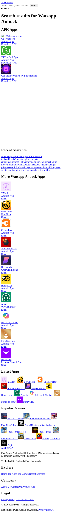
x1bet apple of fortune (27, 156)
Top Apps (12, 474)
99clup (43, 162)
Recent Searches (37, 474)
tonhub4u (42, 167)
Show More (45, 170)
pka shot (41, 164)
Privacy (42, 509)
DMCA (50, 509)
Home (4, 474)
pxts (21, 159)
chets (36, 170)
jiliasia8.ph (14, 159)
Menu (6, 8)
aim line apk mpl (9, 156)
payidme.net (28, 159)
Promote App (28, 486)
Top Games (23, 474)
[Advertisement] (31, 114)
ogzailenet (32, 164)
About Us (6, 486)
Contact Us (16, 486)
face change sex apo (28, 167)
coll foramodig (11, 164)
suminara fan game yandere (21, 170)
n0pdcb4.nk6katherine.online (26, 162)
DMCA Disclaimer (25, 499)
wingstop (22, 164)
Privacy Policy (8, 499)
